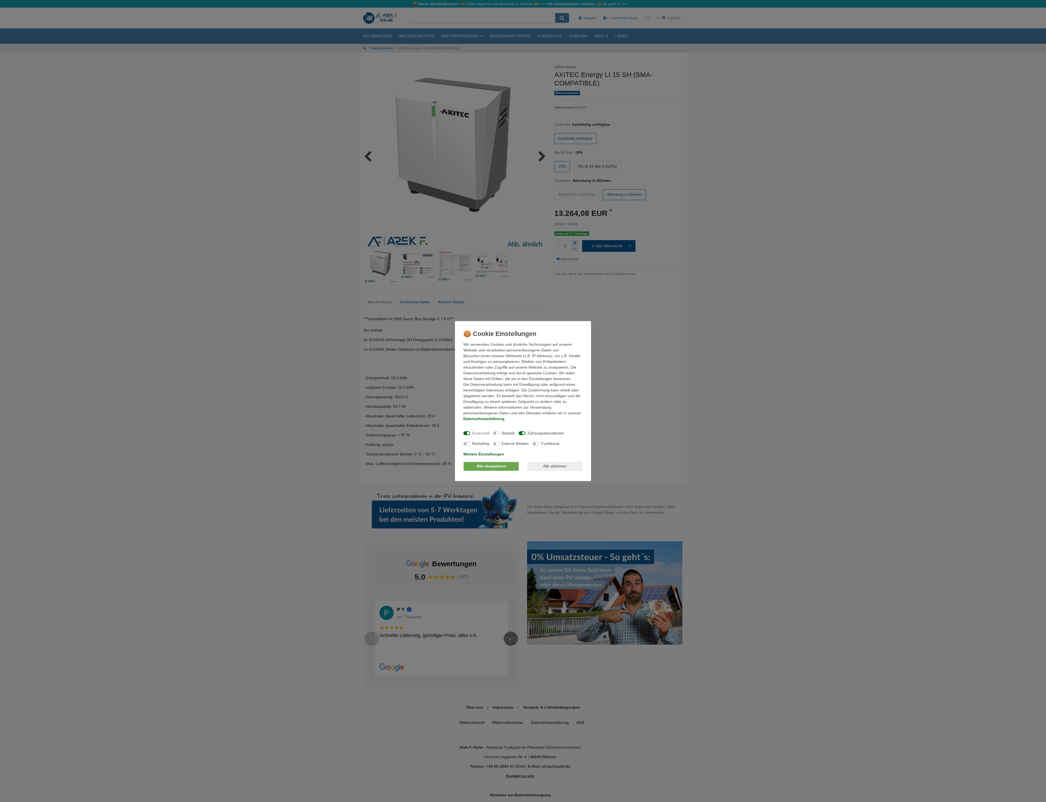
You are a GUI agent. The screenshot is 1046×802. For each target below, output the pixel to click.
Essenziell (480, 433)
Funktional (550, 443)
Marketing (480, 443)
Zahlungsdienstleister (545, 433)
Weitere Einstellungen (483, 454)
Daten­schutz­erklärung (483, 419)
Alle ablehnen (555, 466)
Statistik (508, 433)
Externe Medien (515, 443)
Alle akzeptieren (491, 466)
